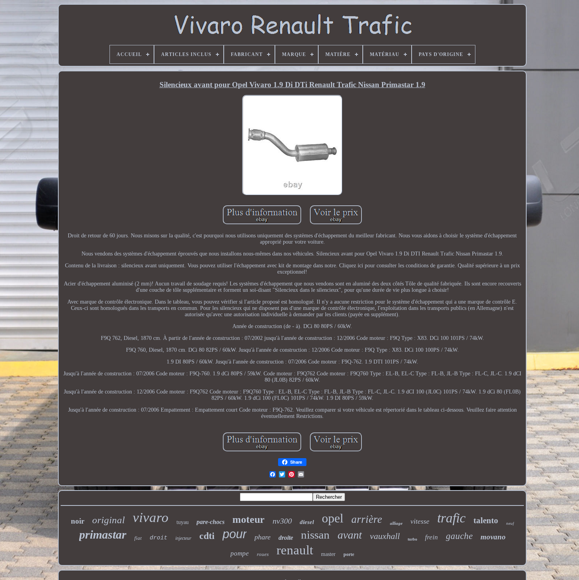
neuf (510, 523)
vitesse (419, 521)
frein (431, 537)
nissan (315, 534)
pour (235, 534)
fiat (138, 538)
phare (262, 537)
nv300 (282, 521)
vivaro (151, 517)
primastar (102, 534)
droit (158, 538)
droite (285, 537)
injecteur (183, 538)
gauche (459, 536)
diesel (307, 522)
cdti (207, 536)
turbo (412, 539)
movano (493, 537)
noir (77, 521)
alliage (396, 523)
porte (348, 554)
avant (350, 535)
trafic (451, 518)
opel (332, 518)
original (108, 520)
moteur (248, 519)
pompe (239, 553)
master (328, 554)
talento (485, 520)
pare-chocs (211, 521)
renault (295, 550)
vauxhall (385, 536)
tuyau (182, 522)
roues (263, 554)
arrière (366, 519)
